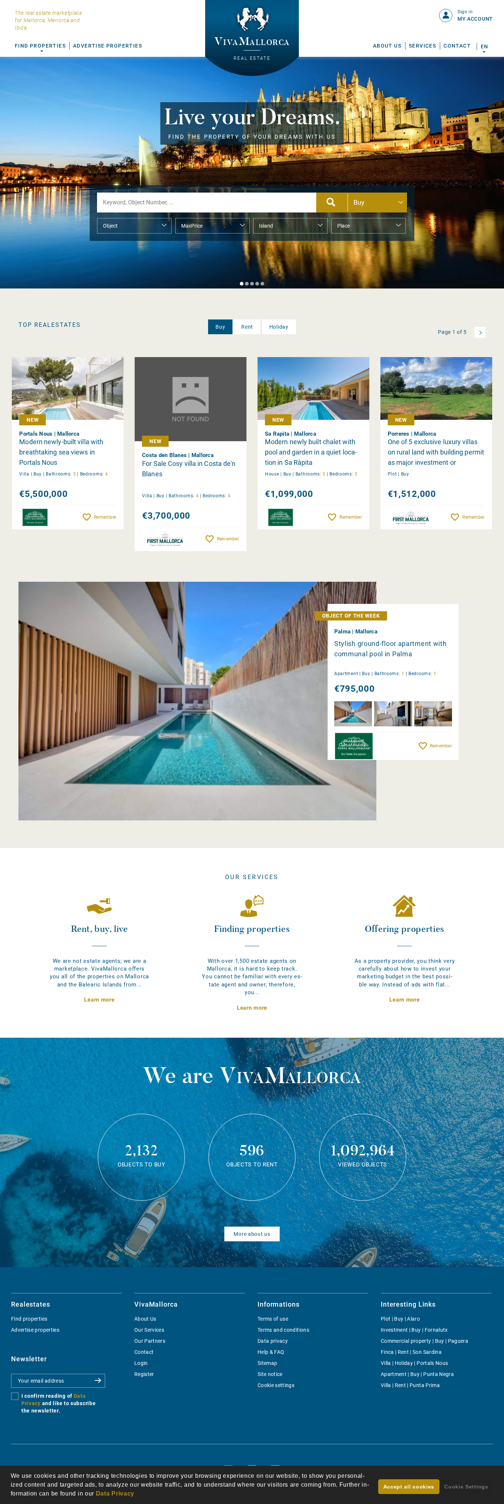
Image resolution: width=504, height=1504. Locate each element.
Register (144, 1374)
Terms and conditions (283, 1330)
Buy (220, 327)
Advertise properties (35, 1330)
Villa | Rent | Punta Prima (410, 1385)
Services (422, 46)
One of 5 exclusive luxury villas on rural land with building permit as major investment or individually (436, 452)
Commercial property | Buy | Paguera (424, 1341)
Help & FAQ (271, 1352)
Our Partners (149, 1341)
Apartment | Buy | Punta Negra (417, 1374)
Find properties (29, 1319)
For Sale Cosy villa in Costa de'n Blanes (188, 469)
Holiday (279, 327)
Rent (247, 327)
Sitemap (267, 1363)
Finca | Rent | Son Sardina (411, 1352)
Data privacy (273, 1341)
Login (141, 1363)
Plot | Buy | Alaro (400, 1319)
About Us (387, 46)
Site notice (270, 1374)
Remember (105, 517)
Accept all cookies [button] (409, 1487)
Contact (457, 46)
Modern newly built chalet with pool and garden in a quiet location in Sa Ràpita (311, 452)
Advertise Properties (107, 46)
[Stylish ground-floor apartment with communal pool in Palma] (197, 701)
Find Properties (40, 46)
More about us (252, 1234)
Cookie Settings (466, 1487)
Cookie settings (276, 1385)
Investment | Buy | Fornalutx (414, 1330)
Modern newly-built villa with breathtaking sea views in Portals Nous (61, 452)
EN (484, 46)
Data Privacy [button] (115, 1493)
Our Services (149, 1330)
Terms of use (273, 1319)
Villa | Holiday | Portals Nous (414, 1363)
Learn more (99, 999)
